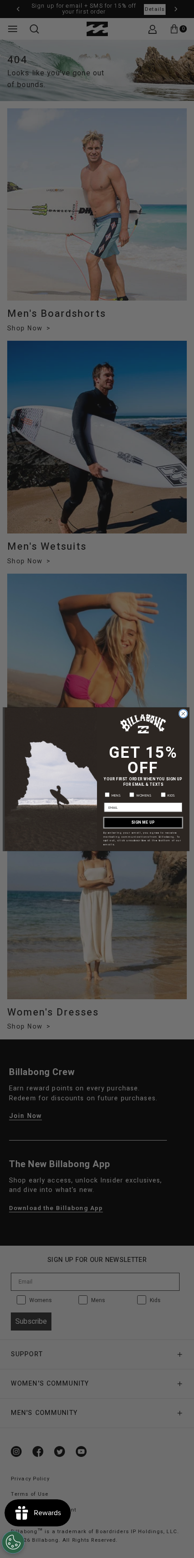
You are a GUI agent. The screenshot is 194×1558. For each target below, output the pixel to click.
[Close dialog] (183, 713)
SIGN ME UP (143, 822)
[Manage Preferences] (13, 1542)
